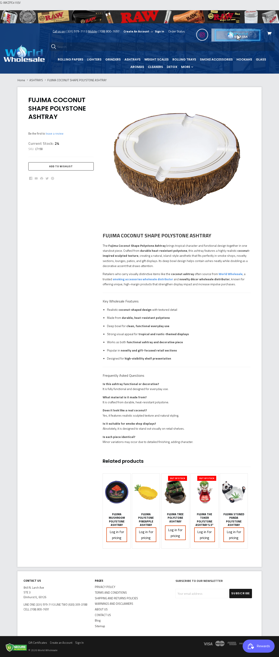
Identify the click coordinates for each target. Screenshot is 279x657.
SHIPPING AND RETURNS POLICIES (116, 598)
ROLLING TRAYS (184, 59)
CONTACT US (103, 615)
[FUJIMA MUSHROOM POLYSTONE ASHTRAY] (117, 492)
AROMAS (137, 67)
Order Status (176, 31)
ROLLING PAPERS (70, 59)
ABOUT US (101, 609)
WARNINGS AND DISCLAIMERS (114, 603)
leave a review (54, 133)
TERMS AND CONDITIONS (111, 592)
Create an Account (61, 642)
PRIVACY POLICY (105, 587)
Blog (98, 620)
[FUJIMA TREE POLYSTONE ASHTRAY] (175, 492)
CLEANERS (155, 67)
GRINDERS (113, 59)
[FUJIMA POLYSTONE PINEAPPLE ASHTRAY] (146, 492)
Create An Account (136, 31)
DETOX (172, 67)
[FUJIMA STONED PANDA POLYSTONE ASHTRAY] (234, 492)
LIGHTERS (94, 59)
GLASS (261, 59)
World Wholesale (231, 274)
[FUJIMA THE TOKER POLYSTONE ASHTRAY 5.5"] (204, 492)
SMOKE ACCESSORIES (216, 59)
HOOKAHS (244, 59)
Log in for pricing (117, 534)
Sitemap (100, 626)
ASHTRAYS (132, 59)
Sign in (159, 31)
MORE (186, 67)
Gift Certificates (37, 642)
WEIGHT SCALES (156, 59)
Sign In (79, 642)
